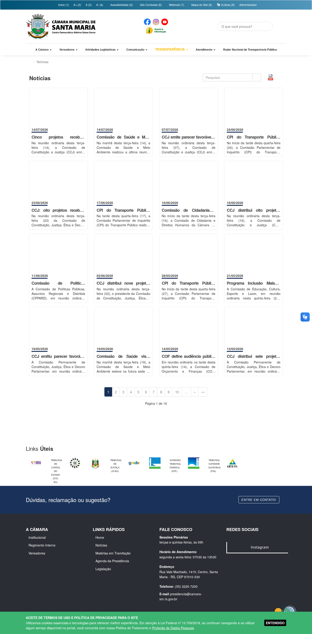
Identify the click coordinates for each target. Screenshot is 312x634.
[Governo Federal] (134, 458)
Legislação (103, 569)
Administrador (248, 5)
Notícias (101, 545)
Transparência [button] (170, 49)
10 (177, 391)
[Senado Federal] (193, 458)
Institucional (37, 537)
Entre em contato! (258, 499)
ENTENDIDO (275, 623)
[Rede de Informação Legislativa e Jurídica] (232, 458)
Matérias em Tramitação (113, 553)
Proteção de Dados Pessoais (173, 628)
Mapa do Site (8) (201, 5)
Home (99, 537)
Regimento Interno (42, 545)
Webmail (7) (176, 5)
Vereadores (37, 553)
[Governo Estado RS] (95, 458)
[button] (43, 49)
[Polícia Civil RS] (75, 458)
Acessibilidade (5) (121, 5)
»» (203, 391)
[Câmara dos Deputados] (155, 458)
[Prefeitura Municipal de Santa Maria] (36, 461)
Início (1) (63, 5)
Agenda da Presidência (112, 561)
